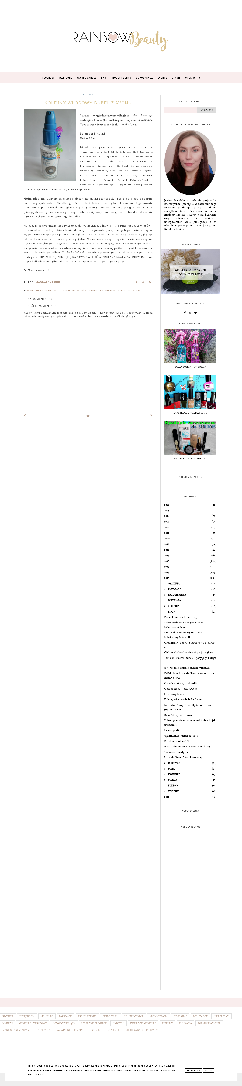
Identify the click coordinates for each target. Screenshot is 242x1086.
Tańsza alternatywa (176, 752)
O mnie (176, 78)
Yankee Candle (87, 78)
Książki (96, 1030)
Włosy (136, 290)
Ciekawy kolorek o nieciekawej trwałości (188, 652)
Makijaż (7, 1023)
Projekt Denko (121, 78)
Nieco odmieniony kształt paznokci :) (187, 747)
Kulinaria (185, 1023)
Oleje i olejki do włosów (70, 290)
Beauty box (200, 1016)
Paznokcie (65, 1016)
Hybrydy (118, 1023)
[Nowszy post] (25, 416)
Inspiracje (113, 1030)
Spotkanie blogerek (94, 1023)
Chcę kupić (192, 78)
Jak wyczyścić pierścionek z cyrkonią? (187, 668)
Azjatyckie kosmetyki (71, 1030)
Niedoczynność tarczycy (142, 1030)
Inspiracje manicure (143, 1023)
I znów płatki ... (173, 730)
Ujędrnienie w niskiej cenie (181, 736)
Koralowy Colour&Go (177, 741)
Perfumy (167, 1023)
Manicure (65, 78)
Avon (30, 290)
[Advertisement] (190, 927)
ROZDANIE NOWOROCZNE (190, 458)
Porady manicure (209, 1023)
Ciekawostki (110, 1016)
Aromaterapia (159, 1016)
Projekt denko (87, 1016)
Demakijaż (180, 1016)
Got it (208, 1070)
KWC (103, 78)
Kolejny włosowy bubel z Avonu (183, 700)
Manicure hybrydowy (33, 1023)
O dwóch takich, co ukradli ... (181, 683)
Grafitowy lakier (174, 694)
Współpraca (144, 78)
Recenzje (48, 78)
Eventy (162, 78)
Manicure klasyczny (15, 1030)
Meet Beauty (43, 1030)
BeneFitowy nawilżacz (178, 715)
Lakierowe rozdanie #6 (190, 413)
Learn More (193, 1070)
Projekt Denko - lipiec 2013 (180, 617)
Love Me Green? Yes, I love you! (183, 758)
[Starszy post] (151, 416)
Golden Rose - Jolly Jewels (180, 689)
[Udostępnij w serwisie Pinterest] (150, 283)
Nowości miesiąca (64, 1023)
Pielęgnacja (108, 290)
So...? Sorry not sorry (190, 367)
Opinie (93, 290)
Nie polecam (44, 290)
